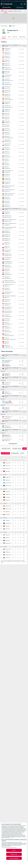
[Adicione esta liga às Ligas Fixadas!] (20, 30)
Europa (13, 25)
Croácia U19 (8, 549)
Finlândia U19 (8, 520)
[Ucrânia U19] (4, 543)
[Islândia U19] (4, 523)
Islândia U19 (8, 523)
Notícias (15, 36)
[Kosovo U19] (4, 485)
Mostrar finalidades (14, 858)
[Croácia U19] (4, 549)
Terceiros (12, 837)
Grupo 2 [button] (5, 474)
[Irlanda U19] (4, 468)
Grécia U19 (7, 465)
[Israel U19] (4, 535)
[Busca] (21, 4)
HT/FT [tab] (22, 453)
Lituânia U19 (8, 494)
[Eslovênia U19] (4, 514)
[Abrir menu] (24, 4)
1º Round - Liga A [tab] (6, 448)
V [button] (15, 460)
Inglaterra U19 (8, 511)
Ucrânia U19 (8, 543)
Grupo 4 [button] (5, 503)
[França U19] (4, 463)
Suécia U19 (7, 500)
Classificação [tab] (5, 453)
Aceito (14, 850)
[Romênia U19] (4, 540)
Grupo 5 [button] (5, 517)
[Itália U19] (4, 537)
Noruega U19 (8, 471)
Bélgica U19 (8, 477)
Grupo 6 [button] (5, 532)
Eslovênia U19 (8, 514)
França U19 (7, 462)
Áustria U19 (7, 506)
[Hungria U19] (4, 555)
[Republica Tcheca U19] (4, 552)
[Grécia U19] (4, 465)
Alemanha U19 (8, 491)
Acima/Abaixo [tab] (15, 453)
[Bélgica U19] (4, 477)
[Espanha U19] (4, 526)
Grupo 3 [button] (5, 489)
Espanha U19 (8, 526)
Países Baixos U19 (8, 557)
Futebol (5, 25)
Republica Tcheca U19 (8, 552)
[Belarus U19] (4, 509)
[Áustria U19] (4, 506)
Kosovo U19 (8, 485)
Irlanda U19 (7, 468)
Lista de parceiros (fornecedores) (9, 847)
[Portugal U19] (4, 497)
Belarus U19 (8, 508)
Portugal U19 (8, 497)
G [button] (23, 460)
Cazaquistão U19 (8, 480)
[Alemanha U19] (4, 491)
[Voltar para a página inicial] (8, 4)
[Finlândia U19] (4, 520)
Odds (9, 36)
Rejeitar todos (14, 854)
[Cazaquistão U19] (4, 480)
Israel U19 (7, 534)
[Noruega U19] (4, 471)
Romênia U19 (8, 540)
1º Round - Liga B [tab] (17, 448)
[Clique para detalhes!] (13, 49)
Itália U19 (7, 537)
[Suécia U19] (4, 500)
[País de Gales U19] (4, 529)
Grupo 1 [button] (5, 460)
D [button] (20, 460)
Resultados (22, 36)
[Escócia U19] (4, 483)
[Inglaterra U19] (4, 511)
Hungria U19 (8, 554)
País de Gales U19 (8, 528)
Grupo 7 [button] (5, 546)
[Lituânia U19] (4, 494)
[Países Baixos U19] (4, 557)
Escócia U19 (8, 482)
